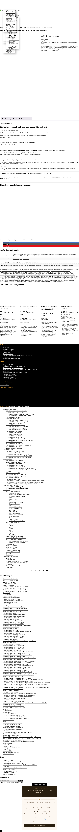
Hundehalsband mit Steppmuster (15, 425)
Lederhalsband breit (55, 280)
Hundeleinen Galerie (9, 374)
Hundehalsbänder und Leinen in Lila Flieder (15, 664)
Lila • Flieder (13, 510)
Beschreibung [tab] (6, 119)
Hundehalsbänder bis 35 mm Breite (41, 271)
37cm (14, 254)
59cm (28, 256)
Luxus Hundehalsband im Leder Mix (13, 715)
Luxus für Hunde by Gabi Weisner (19, 406)
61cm (35, 256)
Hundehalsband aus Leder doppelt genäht (21, 414)
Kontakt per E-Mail (4, 385)
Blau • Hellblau (13, 499)
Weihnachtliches (7, 751)
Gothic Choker (9, 26)
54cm (74, 254)
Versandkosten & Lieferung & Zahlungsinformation (17, 355)
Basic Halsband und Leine (25, 269)
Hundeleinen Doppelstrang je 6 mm (16, 476)
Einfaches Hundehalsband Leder (66, 275)
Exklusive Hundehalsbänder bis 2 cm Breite (15, 586)
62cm (39, 256)
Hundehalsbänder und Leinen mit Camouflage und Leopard (20, 673)
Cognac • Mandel (14, 504)
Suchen (20, 780)
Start (1, 27)
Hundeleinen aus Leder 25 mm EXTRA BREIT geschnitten (19, 693)
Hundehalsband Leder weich (7, 279)
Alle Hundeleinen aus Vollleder (15, 451)
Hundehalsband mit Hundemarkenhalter (40, 279)
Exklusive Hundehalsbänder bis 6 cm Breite (15, 591)
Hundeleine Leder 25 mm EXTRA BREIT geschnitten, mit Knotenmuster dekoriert (26, 683)
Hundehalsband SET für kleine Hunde (17, 488)
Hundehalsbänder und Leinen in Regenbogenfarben (18, 665)
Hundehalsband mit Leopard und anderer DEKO (20, 440)
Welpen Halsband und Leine (14, 448)
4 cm (10, 530)
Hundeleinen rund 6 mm (13, 479)
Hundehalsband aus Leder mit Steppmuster (15, 610)
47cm (50, 254)
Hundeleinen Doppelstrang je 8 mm (16, 474)
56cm (18, 256)
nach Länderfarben (14, 493)
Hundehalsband (36, 277)
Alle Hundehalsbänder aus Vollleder (16, 411)
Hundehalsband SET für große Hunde (17, 487)
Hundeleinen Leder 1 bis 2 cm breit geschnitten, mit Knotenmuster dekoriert (25, 703)
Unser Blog (6, 371)
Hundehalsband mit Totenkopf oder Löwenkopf (20, 468)
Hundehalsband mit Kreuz (13, 446)
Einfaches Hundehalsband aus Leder (48, 275)
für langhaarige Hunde (19, 276)
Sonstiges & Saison (8, 746)
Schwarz (15, 259)
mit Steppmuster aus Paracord (18, 429)
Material (5, 721)
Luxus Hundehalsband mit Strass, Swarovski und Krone (22, 470)
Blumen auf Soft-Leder (15, 434)
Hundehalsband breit (46, 277)
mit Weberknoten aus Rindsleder (18, 420)
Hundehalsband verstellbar (25, 271)
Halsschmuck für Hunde (13, 550)
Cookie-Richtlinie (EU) (9, 379)
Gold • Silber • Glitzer (15, 508)
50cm (60, 254)
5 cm (10, 533)
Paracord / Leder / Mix (15, 423)
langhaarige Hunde (32, 280)
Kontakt (5, 357)
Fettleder (2, 276)
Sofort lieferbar (7, 743)
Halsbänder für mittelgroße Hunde (20, 27)
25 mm (11, 525)
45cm (42, 254)
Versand (46, 40)
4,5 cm (11, 532)
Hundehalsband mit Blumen (14, 431)
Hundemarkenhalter (69, 279)
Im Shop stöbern (39, 826)
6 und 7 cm (12, 535)
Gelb (10, 505)
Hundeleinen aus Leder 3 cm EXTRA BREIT (18, 457)
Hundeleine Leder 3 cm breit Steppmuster (15, 686)
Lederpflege (3, 166)
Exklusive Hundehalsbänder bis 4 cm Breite (15, 590)
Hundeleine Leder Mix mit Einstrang (13, 689)
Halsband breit (47, 276)
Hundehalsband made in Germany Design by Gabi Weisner (20, 369)
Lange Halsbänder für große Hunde (18, 280)
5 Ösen (66, 272)
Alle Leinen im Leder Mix (13, 473)
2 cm (10, 524)
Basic (7, 273)
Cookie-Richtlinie (8, 354)
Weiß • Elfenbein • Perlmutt (17, 521)
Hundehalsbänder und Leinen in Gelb (13, 659)
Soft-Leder (6, 744)
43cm (35, 254)
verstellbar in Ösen (11, 547)
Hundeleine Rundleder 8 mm (11, 690)
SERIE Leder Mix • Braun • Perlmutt (19, 494)
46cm (46, 254)
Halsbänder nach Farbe (13, 491)
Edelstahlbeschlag (9, 275)
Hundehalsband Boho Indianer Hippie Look (18, 445)
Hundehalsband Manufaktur (22, 279)
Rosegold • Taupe (14, 516)
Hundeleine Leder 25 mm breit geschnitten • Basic (18, 681)
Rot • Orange (13, 511)
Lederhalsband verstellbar (67, 280)
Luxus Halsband (7, 459)
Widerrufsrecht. (56, 177)
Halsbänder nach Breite (13, 522)
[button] (6, 242)
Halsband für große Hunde (58, 276)
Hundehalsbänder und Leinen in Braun (60, 271)
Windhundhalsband (11, 549)
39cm (21, 254)
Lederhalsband (45, 280)
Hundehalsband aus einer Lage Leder (20, 415)
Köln (76, 279)
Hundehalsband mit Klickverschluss (13, 622)
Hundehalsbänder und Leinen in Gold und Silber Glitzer (19, 661)
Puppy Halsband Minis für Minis (18, 541)
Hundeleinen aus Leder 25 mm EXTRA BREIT (19, 456)
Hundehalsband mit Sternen (14, 442)
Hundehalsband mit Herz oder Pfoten (17, 439)
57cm (21, 256)
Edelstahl (66, 273)
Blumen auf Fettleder (15, 432)
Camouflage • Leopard (16, 502)
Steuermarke (50, 281)
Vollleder (62, 281)
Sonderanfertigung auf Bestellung (13, 368)
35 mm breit (60, 272)
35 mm (11, 528)
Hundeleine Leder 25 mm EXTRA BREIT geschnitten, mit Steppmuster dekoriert (26, 684)
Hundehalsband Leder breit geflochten (14, 614)
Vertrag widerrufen (39, 784)
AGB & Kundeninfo (8, 349)
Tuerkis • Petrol (13, 519)
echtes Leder (60, 273)
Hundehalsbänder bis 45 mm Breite (13, 648)
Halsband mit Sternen (9, 596)
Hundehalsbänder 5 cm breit (11, 644)
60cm (32, 256)
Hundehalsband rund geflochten (15, 466)
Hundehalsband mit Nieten (14, 437)
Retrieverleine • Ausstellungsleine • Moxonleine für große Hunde (25, 482)
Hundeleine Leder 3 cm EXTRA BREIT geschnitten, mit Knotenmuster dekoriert (26, 687)
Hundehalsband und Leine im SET (13, 485)
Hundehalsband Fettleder (58, 277)
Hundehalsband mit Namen (14, 417)
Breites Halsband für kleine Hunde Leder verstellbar (43, 273)
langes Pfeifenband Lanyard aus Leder (11, 21)
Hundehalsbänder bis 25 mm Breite (13, 645)
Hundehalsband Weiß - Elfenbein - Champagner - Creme (19, 641)
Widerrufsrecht (7, 351)
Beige (10, 497)
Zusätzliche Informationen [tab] (22, 119)
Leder (39, 280)
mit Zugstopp (10, 544)
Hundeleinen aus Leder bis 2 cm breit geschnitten (17, 696)
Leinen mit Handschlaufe (13, 453)
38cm (18, 254)
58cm (25, 256)
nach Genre (6, 490)
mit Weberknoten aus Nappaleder (19, 422)
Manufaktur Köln (31, 281)
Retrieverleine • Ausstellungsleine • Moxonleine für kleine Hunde (25, 480)
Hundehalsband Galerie (10, 375)
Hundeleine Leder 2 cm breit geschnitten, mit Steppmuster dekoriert (23, 679)
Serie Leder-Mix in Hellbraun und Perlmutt (15, 740)
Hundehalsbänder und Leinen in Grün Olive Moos (17, 662)
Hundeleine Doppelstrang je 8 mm (13, 676)
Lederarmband (9, 19)
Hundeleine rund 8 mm (12, 477)
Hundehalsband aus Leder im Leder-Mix (14, 366)
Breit (11, 273)
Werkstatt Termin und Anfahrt (11, 358)
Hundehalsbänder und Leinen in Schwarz (39, 272)
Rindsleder (44, 281)
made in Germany (21, 281)
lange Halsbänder (4, 280)
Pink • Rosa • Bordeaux (16, 514)
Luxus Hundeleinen (8, 720)
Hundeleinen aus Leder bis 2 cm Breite (17, 454)
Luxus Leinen (7, 471)
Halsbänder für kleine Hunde (14, 539)
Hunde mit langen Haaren (25, 277)
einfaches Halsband (20, 275)
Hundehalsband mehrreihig (14, 463)
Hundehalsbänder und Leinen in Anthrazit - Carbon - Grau (20, 652)
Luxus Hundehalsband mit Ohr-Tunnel (17, 462)
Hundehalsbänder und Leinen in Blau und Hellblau (17, 655)
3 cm (10, 527)
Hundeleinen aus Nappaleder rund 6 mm (15, 698)
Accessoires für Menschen (10, 556)
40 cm (25, 254)
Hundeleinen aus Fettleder (10, 692)
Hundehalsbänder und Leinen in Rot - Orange (16, 669)
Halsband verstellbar (13, 277)
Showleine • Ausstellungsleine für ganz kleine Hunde (21, 484)
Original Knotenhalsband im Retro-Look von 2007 (17, 732)
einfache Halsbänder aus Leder (15, 412)
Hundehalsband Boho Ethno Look (13, 611)
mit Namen (38, 281)
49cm (56, 254)
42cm (32, 254)
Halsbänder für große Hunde (39, 269)
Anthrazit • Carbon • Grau (17, 496)
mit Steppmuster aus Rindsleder (18, 426)
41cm (28, 254)
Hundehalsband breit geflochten (15, 465)
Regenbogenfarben (14, 513)
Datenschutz (6, 352)
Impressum (6, 347)
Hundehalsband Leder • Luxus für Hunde (12, 782)
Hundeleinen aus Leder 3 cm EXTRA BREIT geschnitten (19, 695)
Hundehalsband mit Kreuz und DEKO (13, 624)
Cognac (20, 259)
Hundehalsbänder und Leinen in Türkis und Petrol (17, 672)
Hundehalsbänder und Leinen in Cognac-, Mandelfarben (14, 272)
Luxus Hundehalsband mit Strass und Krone (15, 718)
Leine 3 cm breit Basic (9, 713)
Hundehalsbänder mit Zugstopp (12, 650)
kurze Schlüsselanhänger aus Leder (10, 24)
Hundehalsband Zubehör (13, 552)
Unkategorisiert (7, 749)
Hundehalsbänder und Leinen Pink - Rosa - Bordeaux (18, 675)
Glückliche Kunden (8, 377)
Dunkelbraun (26, 259)
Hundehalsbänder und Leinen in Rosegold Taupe (17, 667)
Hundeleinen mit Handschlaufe (12, 704)
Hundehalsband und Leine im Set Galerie (15, 372)
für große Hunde (9, 276)
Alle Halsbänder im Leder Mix (14, 460)
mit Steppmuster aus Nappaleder (19, 428)
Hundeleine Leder (8, 449)
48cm (53, 254)
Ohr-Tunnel (6, 731)
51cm (64, 254)
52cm (67, 254)
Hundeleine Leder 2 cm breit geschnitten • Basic (17, 678)
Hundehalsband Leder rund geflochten (14, 616)
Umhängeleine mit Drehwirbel (11, 748)
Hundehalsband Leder (11, 271)
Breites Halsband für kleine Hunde (21, 273)
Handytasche (7, 604)
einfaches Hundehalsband (32, 275)
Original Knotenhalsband (13, 418)
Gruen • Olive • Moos (15, 507)
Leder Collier (9, 18)
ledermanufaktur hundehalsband (8, 281)
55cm (14, 256)
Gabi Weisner (29, 276)
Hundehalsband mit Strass (13, 436)
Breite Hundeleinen (8, 585)
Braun (11, 501)
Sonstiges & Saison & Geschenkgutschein (18, 566)
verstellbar (57, 281)
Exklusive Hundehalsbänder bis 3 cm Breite (15, 588)
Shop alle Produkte (8, 365)
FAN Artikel (9, 555)
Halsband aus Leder (38, 276)
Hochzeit (8, 553)
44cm (39, 254)
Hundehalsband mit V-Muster (14, 443)
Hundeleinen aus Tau (9, 700)
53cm (70, 254)
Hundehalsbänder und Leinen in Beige (14, 653)
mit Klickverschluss (11, 545)
